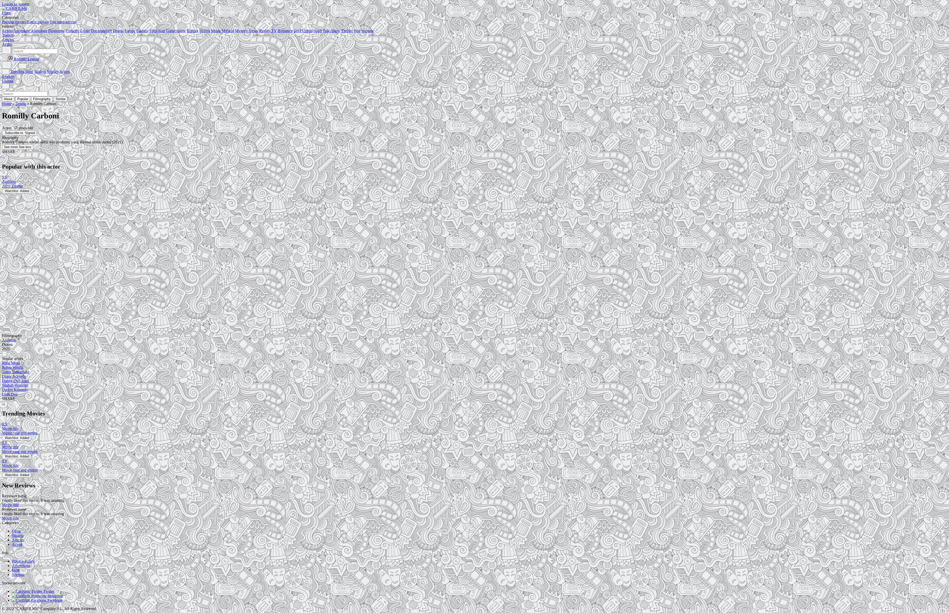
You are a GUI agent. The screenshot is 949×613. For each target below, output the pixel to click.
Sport (317, 31)
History (192, 31)
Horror (204, 31)
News (253, 31)
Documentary (101, 31)
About (8, 99)
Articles (52, 71)
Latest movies (38, 22)
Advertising (21, 566)
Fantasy (142, 31)
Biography (56, 31)
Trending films (21, 71)
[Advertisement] (150, 228)
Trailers (40, 71)
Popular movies (14, 22)
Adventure (21, 31)
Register (8, 76)
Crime (85, 31)
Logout (7, 81)
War (357, 31)
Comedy (72, 31)
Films (16, 531)
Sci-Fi (298, 31)
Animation (39, 31)
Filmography (42, 99)
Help (16, 570)
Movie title (10, 505)
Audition (9, 340)
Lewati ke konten (15, 4)
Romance (285, 31)
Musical (228, 31)
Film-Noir (157, 31)
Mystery (241, 31)
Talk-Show (331, 31)
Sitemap (18, 574)
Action (7, 31)
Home (7, 104)
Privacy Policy (23, 561)
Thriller (347, 31)
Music (216, 31)
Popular (22, 99)
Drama (118, 31)
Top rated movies (63, 22)
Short (308, 31)
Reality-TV (268, 31)
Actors (64, 71)
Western (367, 31)
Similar (60, 99)
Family (130, 31)
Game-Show (176, 31)
